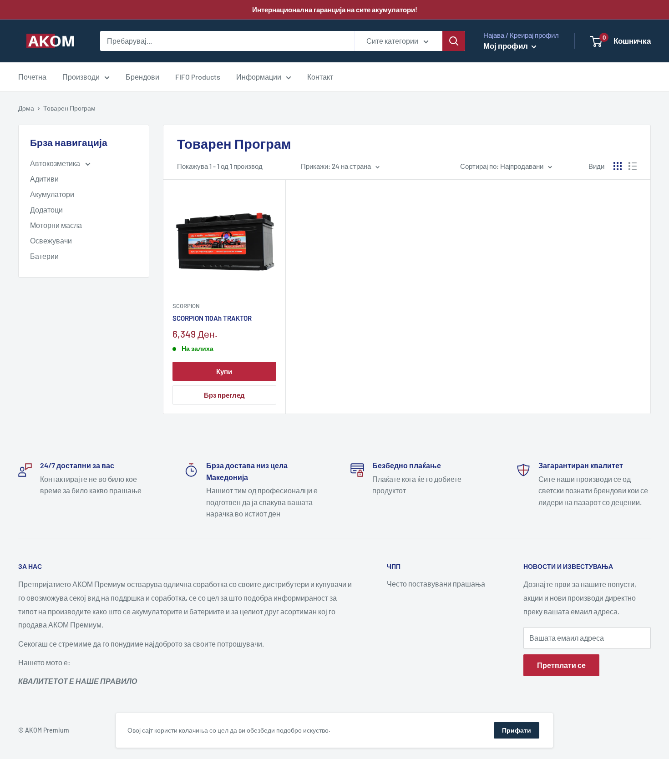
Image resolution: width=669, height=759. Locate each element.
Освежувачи (51, 240)
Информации (258, 76)
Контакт (320, 76)
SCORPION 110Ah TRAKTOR (212, 318)
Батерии (44, 256)
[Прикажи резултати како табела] (617, 166)
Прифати (516, 730)
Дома (26, 108)
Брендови (142, 76)
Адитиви (44, 178)
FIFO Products (197, 76)
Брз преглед (224, 395)
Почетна (32, 76)
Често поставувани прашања (436, 583)
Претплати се (561, 665)
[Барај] (453, 41)
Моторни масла (56, 225)
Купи (224, 371)
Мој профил (506, 45)
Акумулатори (52, 194)
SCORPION (186, 305)
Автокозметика (55, 163)
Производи (81, 76)
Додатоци (46, 209)
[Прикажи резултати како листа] (632, 166)
